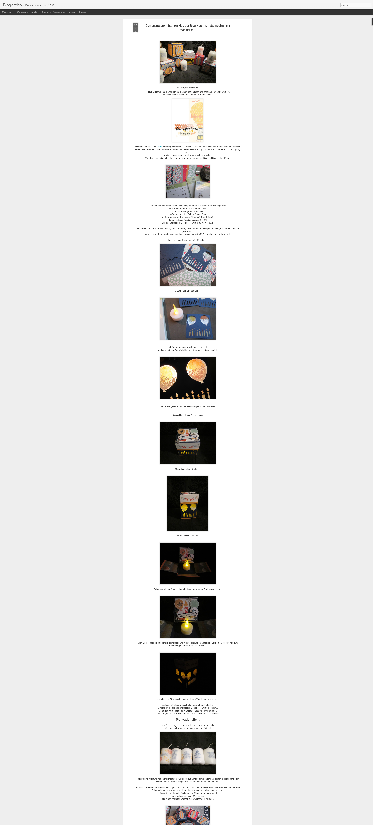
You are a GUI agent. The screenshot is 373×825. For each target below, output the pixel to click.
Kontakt (82, 11)
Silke (160, 146)
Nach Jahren (59, 11)
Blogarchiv (46, 11)
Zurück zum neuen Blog (28, 11)
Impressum (72, 11)
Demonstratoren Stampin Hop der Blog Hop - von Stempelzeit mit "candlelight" (187, 27)
